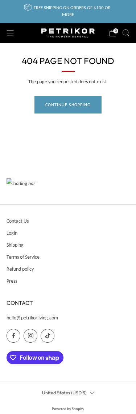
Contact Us (18, 221)
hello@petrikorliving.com (32, 318)
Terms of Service (23, 257)
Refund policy (20, 269)
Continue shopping (68, 104)
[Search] (125, 32)
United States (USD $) (64, 392)
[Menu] (10, 33)
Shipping (15, 245)
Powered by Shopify (68, 408)
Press (12, 281)
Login (12, 233)
